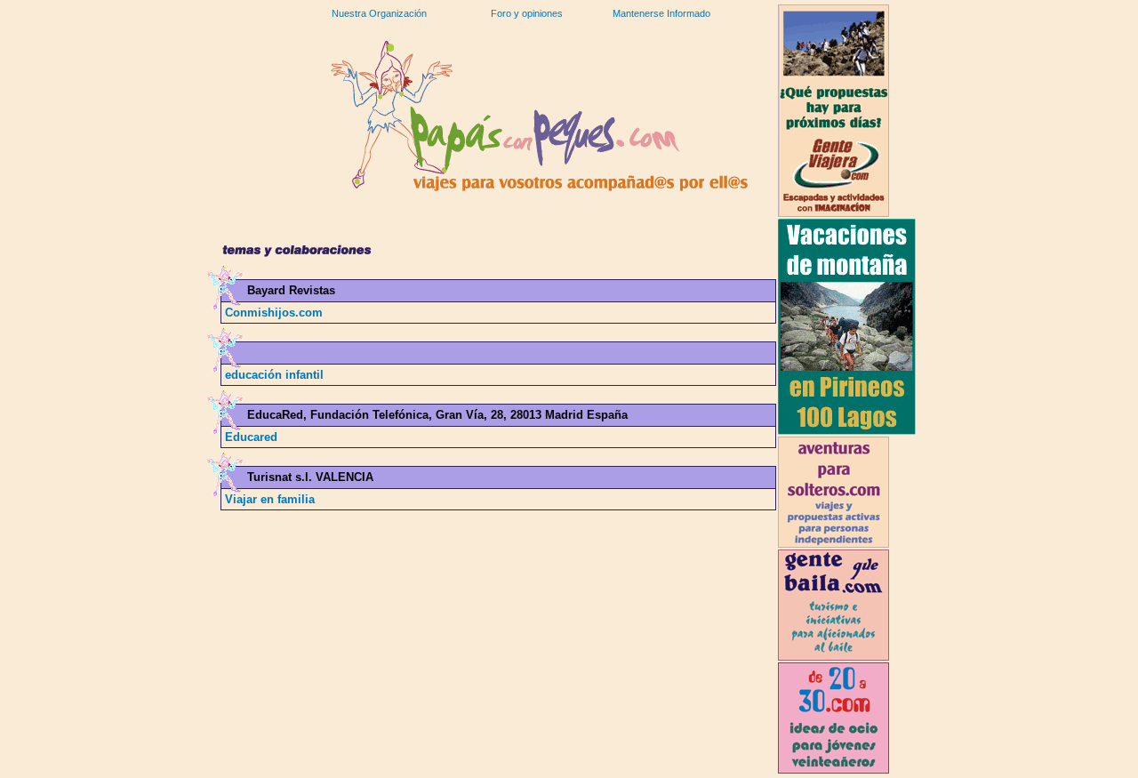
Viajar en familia (270, 499)
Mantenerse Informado (661, 13)
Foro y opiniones (527, 13)
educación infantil (274, 374)
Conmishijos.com (274, 312)
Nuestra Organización (379, 13)
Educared (251, 437)
